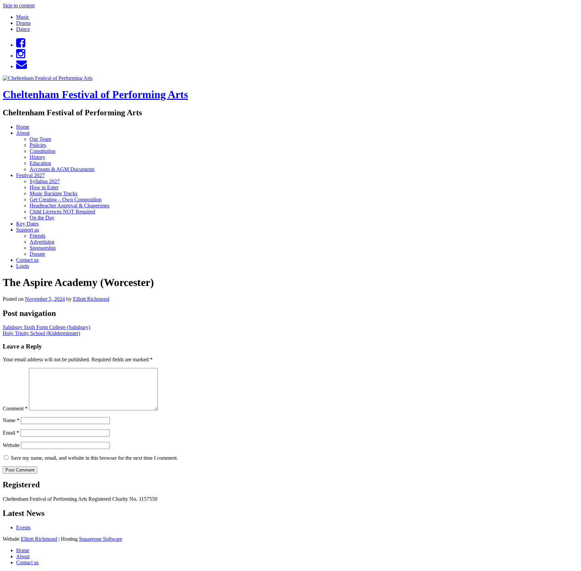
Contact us (27, 260)
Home (22, 127)
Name (11, 420)
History (37, 157)
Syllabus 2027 (45, 181)
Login (22, 266)
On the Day (42, 217)
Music (22, 17)
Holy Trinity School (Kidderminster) (41, 333)
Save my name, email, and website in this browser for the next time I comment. (94, 458)
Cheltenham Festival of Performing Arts (95, 94)
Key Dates (27, 224)
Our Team (40, 139)
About (23, 133)
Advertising (42, 242)
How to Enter (44, 187)
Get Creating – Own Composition (66, 199)
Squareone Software (100, 539)
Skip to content (19, 5)
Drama (23, 23)
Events (23, 527)
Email (11, 433)
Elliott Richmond (91, 299)
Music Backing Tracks (53, 193)
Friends (37, 236)
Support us (27, 230)
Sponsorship (43, 248)
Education (40, 163)
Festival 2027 (30, 175)
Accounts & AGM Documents (62, 169)
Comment (15, 408)
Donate (37, 254)
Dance (23, 29)
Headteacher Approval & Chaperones (69, 205)
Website (11, 445)
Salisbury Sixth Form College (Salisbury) (46, 327)
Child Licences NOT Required (62, 211)
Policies (38, 145)
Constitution (42, 151)
